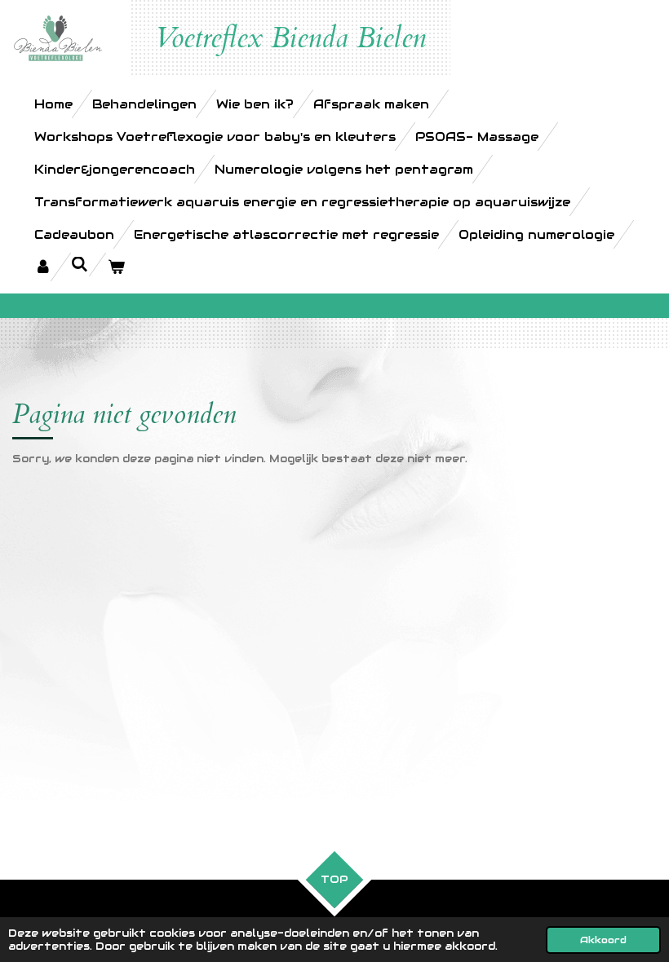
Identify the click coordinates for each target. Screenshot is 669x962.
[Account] (42, 267)
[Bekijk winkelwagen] (116, 267)
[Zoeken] (79, 264)
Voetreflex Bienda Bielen (290, 38)
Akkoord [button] (603, 939)
